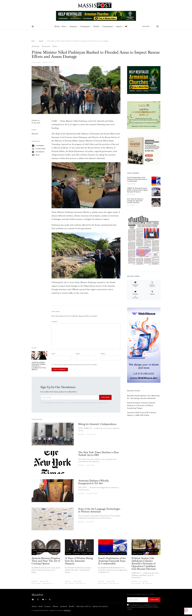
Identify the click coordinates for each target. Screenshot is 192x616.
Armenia (73, 26)
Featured (46, 46)
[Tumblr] (49, 599)
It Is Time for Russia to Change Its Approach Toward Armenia (135, 201)
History (57, 550)
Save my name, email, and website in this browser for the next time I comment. (75, 364)
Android (63, 606)
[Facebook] (32, 599)
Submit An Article (100, 606)
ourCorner (123, 553)
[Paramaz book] (143, 150)
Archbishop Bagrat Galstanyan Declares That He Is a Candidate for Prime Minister (39, 366)
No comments (37, 62)
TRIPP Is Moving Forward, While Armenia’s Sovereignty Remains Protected (137, 190)
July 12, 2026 (130, 205)
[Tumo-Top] (96, 16)
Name (54, 354)
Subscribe (105, 397)
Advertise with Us (83, 606)
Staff (40, 606)
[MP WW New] (143, 345)
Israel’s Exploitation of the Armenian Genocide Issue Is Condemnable (137, 179)
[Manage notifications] (186, 610)
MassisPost (35, 134)
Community (85, 26)
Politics (134, 553)
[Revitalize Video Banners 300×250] (143, 80)
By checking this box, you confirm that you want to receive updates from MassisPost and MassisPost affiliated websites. (75, 403)
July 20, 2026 (130, 194)
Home (57, 26)
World (96, 26)
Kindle (71, 606)
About (34, 606)
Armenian (68, 553)
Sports (119, 26)
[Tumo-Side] (143, 115)
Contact (47, 606)
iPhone (55, 606)
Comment (55, 321)
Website (102, 354)
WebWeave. (67, 610)
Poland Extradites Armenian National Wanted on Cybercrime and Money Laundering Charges (141, 405)
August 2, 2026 (131, 184)
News (63, 26)
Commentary (107, 26)
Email (78, 354)
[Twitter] (38, 599)
